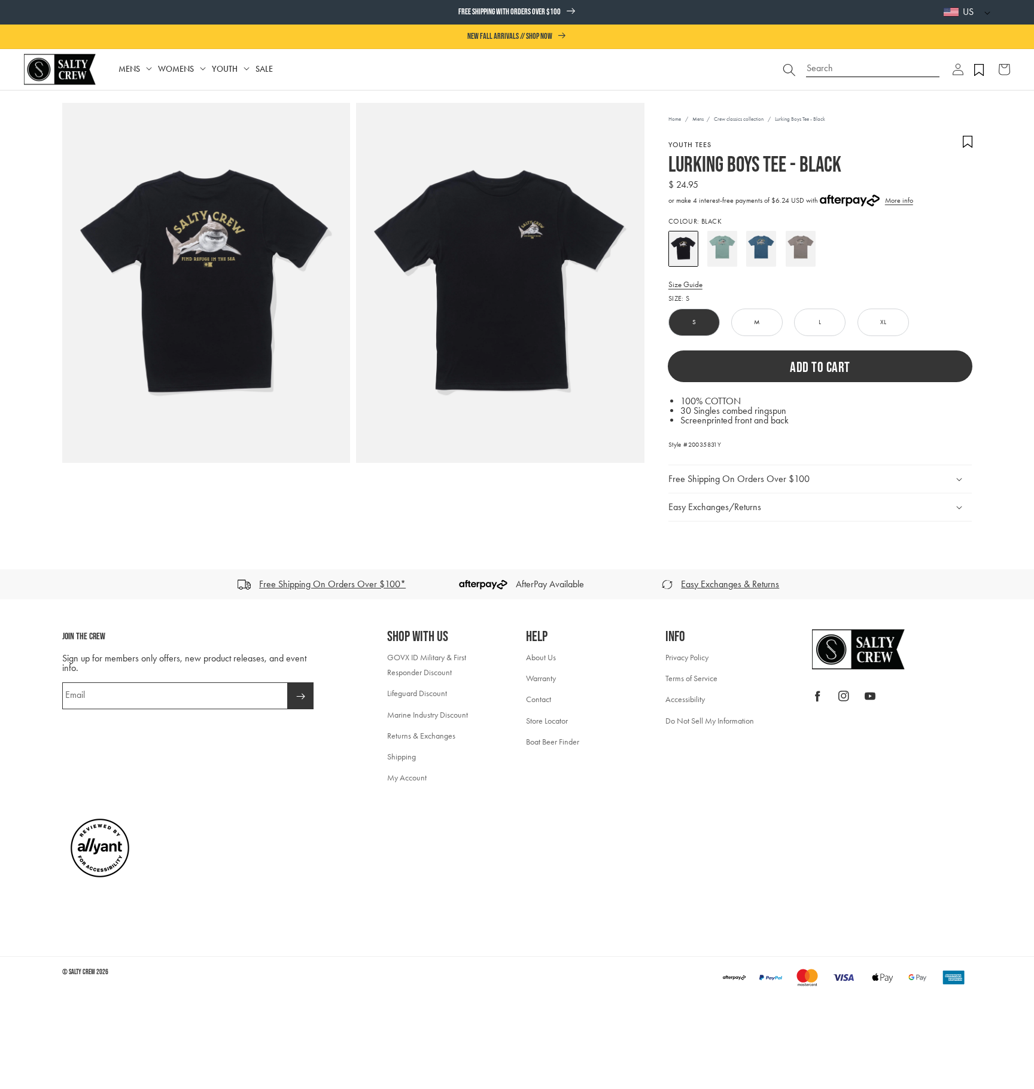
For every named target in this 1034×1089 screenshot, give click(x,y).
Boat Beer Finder (552, 742)
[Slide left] (13, 584)
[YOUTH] (247, 69)
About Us (541, 657)
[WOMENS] (203, 69)
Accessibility (685, 699)
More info (899, 200)
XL (883, 322)
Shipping (401, 757)
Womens (176, 69)
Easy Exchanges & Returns (730, 584)
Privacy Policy (686, 657)
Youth (225, 69)
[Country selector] (984, 12)
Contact (538, 699)
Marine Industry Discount (427, 715)
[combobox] (873, 63)
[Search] (789, 69)
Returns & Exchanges (421, 736)
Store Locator (547, 721)
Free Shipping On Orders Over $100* (332, 584)
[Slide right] (1021, 584)
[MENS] (149, 69)
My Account (407, 778)
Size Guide (685, 284)
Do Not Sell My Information (709, 721)
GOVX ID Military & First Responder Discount (426, 665)
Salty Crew (82, 972)
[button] (958, 69)
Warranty (541, 678)
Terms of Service (691, 678)
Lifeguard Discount (417, 693)
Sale (264, 69)
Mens (129, 69)
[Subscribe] (300, 695)
